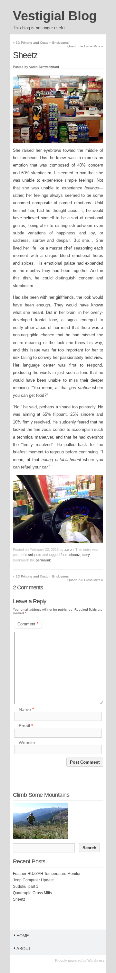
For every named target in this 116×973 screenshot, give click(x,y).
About (23, 948)
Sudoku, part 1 (25, 886)
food (64, 555)
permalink (43, 560)
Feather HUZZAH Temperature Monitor (47, 873)
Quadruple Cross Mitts (85, 46)
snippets (34, 555)
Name (26, 709)
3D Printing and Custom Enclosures (41, 42)
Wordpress (96, 960)
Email (26, 726)
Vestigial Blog (55, 16)
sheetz (74, 555)
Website (27, 742)
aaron (68, 549)
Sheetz (19, 899)
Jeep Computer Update (33, 880)
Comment (27, 624)
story (86, 555)
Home (22, 935)
